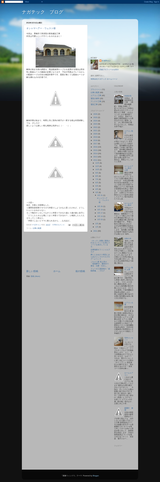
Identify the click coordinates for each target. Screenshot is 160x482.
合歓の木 (127, 238)
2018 (95, 140)
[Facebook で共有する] (81, 225)
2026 (95, 114)
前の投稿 (80, 271)
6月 (97, 183)
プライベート (96, 89)
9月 (97, 173)
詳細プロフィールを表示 (109, 69)
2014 (95, 153)
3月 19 (100, 210)
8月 (97, 176)
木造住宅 (127, 96)
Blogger (96, 476)
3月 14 (100, 216)
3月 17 (100, 213)
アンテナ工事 (96, 101)
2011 (95, 231)
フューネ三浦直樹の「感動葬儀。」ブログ (100, 270)
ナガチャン (106, 61)
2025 (95, 117)
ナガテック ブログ (42, 11)
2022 (95, 127)
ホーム (56, 271)
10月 (97, 169)
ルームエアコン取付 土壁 (128, 168)
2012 (95, 160)
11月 (97, 166)
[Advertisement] (55, 250)
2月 (97, 224)
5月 (97, 186)
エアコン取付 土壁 (128, 269)
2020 (95, 134)
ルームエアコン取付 (128, 204)
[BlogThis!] (76, 225)
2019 (95, 137)
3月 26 (100, 206)
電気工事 (94, 104)
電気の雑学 (95, 98)
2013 (95, 157)
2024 (95, 121)
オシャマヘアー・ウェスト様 (41, 28)
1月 (97, 227)
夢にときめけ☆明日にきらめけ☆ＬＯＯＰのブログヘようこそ (100, 257)
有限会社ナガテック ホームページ (104, 79)
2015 (95, 150)
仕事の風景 (37, 228)
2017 (95, 144)
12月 (97, 163)
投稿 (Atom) (35, 276)
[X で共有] (78, 225)
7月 (97, 179)
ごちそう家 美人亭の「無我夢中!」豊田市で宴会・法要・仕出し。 (100, 264)
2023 (95, 124)
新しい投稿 (32, 271)
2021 (95, 131)
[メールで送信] (73, 225)
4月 (97, 189)
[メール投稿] (69, 225)
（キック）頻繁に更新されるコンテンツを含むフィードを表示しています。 (100, 244)
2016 (95, 147)
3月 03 (100, 219)
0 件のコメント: (59, 225)
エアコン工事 (96, 95)
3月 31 (100, 195)
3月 (97, 192)
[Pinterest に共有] (83, 225)
